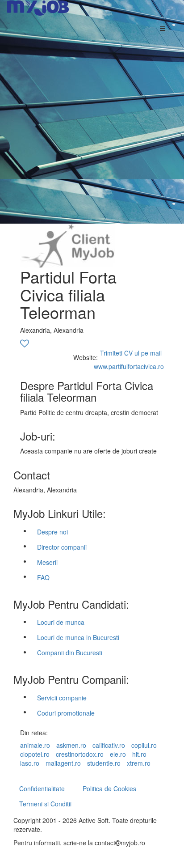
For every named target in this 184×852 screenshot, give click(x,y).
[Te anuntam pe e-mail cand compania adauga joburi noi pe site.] (24, 343)
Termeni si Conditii (45, 803)
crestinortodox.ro (80, 754)
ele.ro (118, 754)
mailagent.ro (63, 763)
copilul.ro (144, 745)
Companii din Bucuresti (69, 652)
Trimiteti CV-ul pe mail (131, 352)
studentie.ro (104, 763)
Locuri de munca (60, 622)
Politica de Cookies (109, 788)
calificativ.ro (108, 745)
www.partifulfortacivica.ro (129, 366)
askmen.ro (71, 745)
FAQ (43, 577)
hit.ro (139, 754)
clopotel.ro (35, 754)
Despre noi (52, 531)
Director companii (62, 547)
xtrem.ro (139, 763)
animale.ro (35, 745)
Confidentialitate (42, 788)
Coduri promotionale (66, 712)
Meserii (47, 562)
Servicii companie (62, 697)
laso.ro (29, 763)
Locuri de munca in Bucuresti (78, 637)
